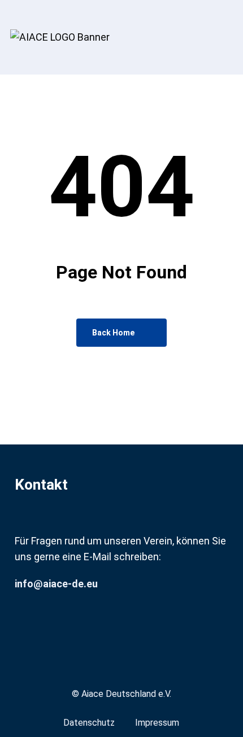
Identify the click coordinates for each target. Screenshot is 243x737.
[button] (226, 89)
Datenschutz (89, 722)
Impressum (157, 722)
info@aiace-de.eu (56, 584)
